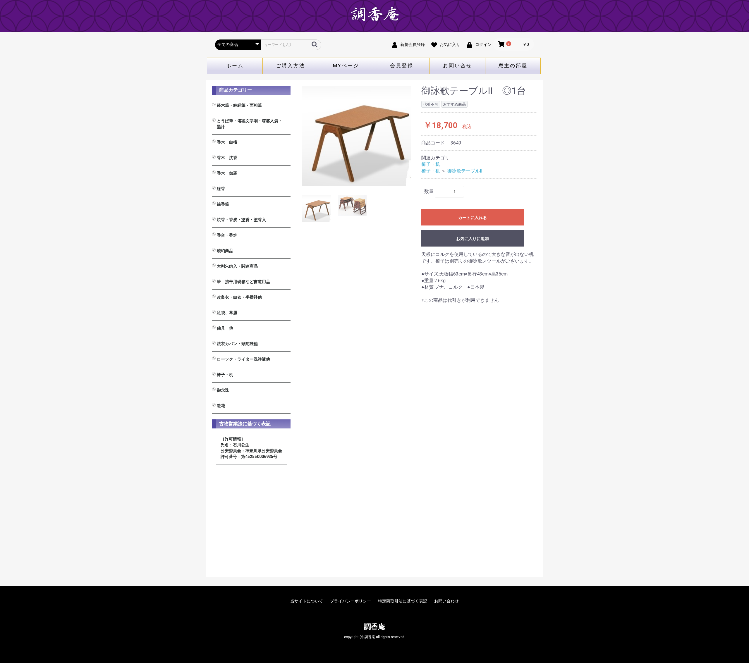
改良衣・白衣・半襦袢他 (239, 297)
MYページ (346, 65)
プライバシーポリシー (350, 601)
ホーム (235, 65)
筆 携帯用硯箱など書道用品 (243, 281)
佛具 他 (225, 328)
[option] (356, 136)
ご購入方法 (290, 65)
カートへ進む (396, 337)
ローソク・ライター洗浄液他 (243, 359)
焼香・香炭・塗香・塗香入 (241, 219)
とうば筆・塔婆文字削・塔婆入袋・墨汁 (249, 123)
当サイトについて (306, 601)
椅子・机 (225, 374)
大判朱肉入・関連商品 (237, 266)
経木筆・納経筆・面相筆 (239, 105)
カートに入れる (472, 217)
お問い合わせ (446, 601)
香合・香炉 (227, 235)
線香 (221, 188)
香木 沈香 (227, 157)
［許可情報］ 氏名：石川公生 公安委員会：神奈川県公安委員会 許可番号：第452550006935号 (251, 448)
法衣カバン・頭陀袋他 (237, 343)
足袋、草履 (227, 312)
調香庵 (374, 627)
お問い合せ (457, 65)
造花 (221, 405)
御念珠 (223, 390)
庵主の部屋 (513, 65)
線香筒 (223, 204)
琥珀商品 (225, 250)
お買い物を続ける (356, 337)
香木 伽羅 (227, 173)
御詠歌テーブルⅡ (464, 171)
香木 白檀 (227, 142)
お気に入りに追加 (472, 238)
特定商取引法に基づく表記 (402, 601)
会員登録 (401, 65)
